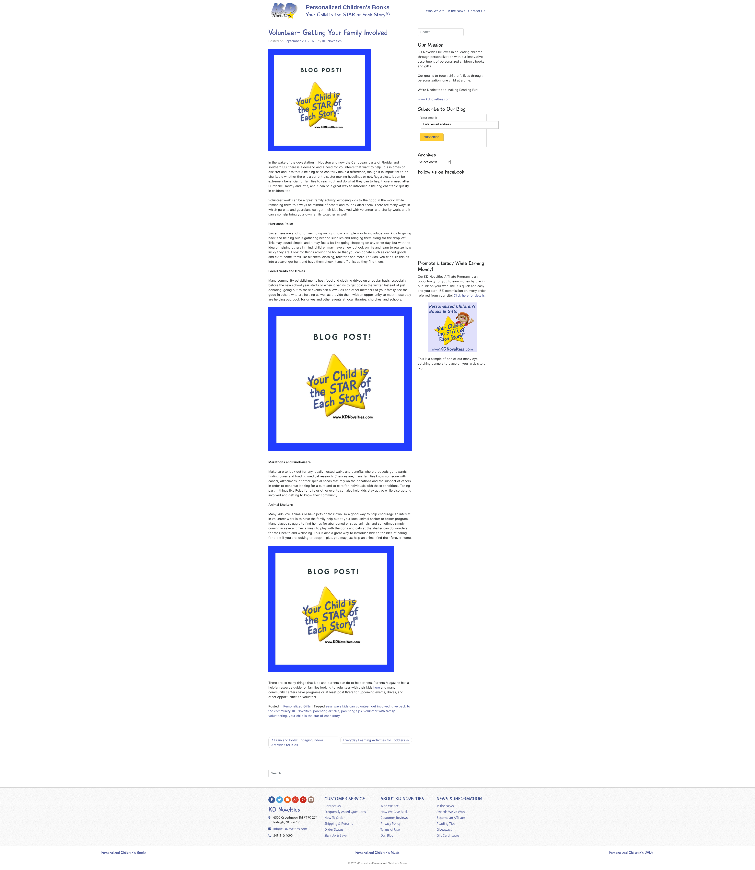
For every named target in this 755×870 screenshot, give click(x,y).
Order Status (333, 829)
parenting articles (326, 711)
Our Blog (386, 835)
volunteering (277, 716)
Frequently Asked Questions (345, 812)
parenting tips (351, 711)
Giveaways (444, 829)
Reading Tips (445, 823)
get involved (380, 706)
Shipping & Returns (338, 823)
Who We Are (435, 11)
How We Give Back (394, 812)
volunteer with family (379, 711)
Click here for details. (469, 295)
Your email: (428, 118)
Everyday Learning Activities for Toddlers (374, 740)
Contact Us (476, 11)
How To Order (334, 817)
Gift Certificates (447, 835)
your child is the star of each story (314, 716)
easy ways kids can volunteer (347, 706)
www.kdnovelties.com (434, 99)
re (378, 687)
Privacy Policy (390, 823)
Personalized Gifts (297, 706)
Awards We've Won (450, 812)
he (375, 687)
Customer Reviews (394, 817)
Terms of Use (390, 829)
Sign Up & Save (335, 835)
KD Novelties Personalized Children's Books (382, 863)
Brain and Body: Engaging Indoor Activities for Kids (297, 742)
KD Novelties (332, 41)
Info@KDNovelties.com (290, 829)
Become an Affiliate (450, 817)
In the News (456, 11)
